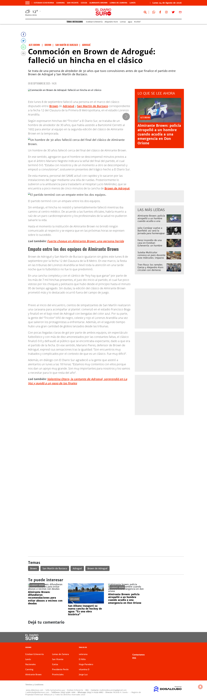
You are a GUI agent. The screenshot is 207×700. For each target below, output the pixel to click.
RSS (134, 658)
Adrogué (68, 106)
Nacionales (30, 664)
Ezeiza (84, 3)
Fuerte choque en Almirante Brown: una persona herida (85, 241)
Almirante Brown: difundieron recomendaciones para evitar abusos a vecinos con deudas (45, 598)
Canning (60, 3)
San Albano (74, 598)
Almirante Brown (98, 3)
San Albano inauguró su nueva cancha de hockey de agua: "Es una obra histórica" (85, 610)
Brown (53, 106)
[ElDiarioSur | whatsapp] (153, 12)
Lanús (132, 3)
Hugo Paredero (86, 664)
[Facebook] (23, 34)
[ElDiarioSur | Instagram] (166, 12)
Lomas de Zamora (118, 3)
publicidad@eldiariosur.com (38, 692)
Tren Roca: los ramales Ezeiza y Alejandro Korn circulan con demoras (150, 267)
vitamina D (84, 669)
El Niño (82, 659)
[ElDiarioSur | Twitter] (173, 12)
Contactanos (138, 654)
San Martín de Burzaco (92, 106)
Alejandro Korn (111, 22)
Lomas (123, 22)
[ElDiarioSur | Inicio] (178, 647)
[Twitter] (23, 40)
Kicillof (137, 22)
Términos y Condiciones (34, 685)
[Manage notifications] (200, 687)
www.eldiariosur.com (34, 690)
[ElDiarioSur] (31, 639)
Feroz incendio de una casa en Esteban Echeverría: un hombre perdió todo (150, 244)
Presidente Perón (60, 669)
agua (130, 22)
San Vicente (73, 3)
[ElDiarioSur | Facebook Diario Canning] (160, 12)
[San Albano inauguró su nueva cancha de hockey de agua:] (86, 602)
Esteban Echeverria (44, 3)
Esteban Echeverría (94, 22)
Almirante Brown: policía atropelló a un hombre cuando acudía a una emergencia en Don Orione (159, 134)
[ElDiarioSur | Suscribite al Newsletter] (180, 12)
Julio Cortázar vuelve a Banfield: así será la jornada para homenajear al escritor (151, 232)
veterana (83, 654)
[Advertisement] (106, 438)
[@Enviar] (23, 53)
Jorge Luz (83, 674)
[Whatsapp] (23, 47)
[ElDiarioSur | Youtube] (162, 637)
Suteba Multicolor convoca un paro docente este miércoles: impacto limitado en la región (151, 256)
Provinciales (58, 674)
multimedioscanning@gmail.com (113, 690)
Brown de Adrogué (117, 188)
